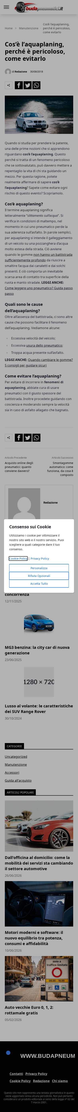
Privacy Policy (40, 558)
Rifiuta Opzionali (39, 576)
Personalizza (39, 568)
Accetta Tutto (39, 583)
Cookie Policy (18, 558)
